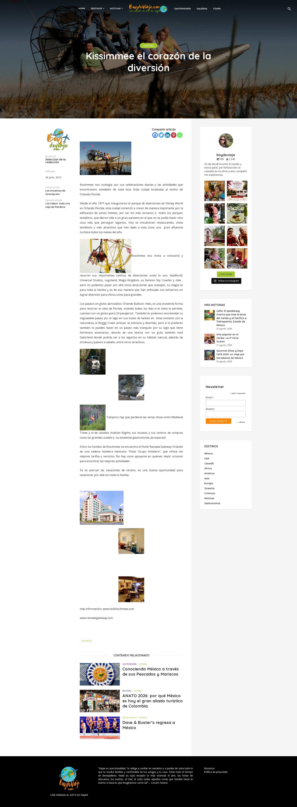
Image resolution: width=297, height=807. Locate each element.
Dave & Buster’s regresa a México (148, 725)
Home (82, 8)
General (148, 45)
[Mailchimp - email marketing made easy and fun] (241, 422)
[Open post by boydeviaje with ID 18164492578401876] (237, 236)
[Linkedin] (167, 135)
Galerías (202, 8)
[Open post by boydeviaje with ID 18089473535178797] (214, 236)
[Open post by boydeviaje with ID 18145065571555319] (214, 191)
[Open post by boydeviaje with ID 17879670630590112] (214, 213)
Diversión (86, 641)
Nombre (210, 409)
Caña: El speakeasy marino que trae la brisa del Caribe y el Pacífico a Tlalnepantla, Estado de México (231, 318)
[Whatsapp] (180, 135)
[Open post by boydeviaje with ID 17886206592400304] (237, 258)
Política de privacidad (215, 772)
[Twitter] (161, 135)
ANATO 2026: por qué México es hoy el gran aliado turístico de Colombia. (152, 701)
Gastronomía (182, 8)
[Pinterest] (173, 135)
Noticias (115, 8)
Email (210, 397)
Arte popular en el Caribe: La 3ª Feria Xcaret (227, 338)
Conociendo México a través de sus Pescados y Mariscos (150, 671)
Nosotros (209, 768)
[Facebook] (155, 135)
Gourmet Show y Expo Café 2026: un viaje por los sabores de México (230, 354)
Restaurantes (129, 717)
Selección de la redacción (55, 161)
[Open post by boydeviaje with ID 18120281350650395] (237, 213)
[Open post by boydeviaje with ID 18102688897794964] (214, 258)
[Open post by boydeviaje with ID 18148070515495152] (237, 191)
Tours (217, 8)
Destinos (96, 8)
